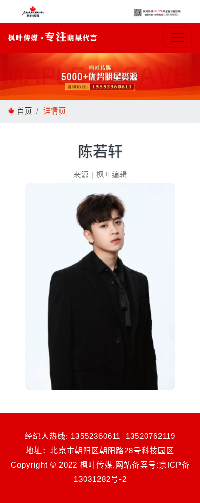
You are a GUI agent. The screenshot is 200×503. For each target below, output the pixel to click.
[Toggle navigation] (177, 37)
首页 (24, 111)
